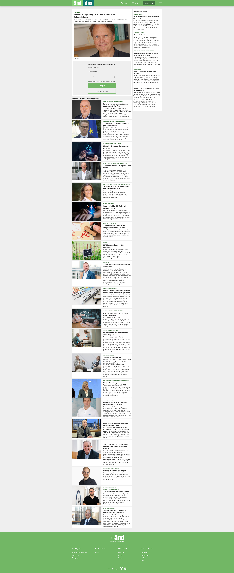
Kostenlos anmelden (102, 91)
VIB (142, 560)
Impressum (144, 552)
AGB (142, 557)
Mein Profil (75, 555)
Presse (120, 555)
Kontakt (120, 557)
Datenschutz (145, 555)
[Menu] (160, 3)
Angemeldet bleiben (95, 81)
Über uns (121, 552)
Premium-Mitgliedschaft (79, 552)
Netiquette (75, 557)
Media (97, 552)
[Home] (77, 3)
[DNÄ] (88, 3)
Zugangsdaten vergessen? (108, 81)
